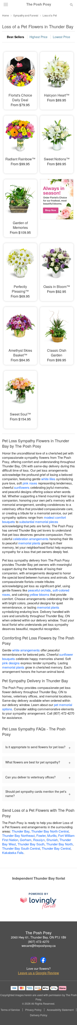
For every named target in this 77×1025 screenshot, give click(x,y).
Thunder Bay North (59, 844)
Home (5, 15)
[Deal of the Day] (56, 205)
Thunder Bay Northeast (18, 835)
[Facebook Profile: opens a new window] (43, 960)
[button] (68, 1015)
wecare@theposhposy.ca (39, 945)
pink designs (11, 663)
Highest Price (38, 37)
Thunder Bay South (31, 844)
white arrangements (26, 650)
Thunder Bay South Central (21, 848)
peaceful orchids (39, 590)
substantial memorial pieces (38, 521)
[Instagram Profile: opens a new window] (34, 960)
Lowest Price (61, 37)
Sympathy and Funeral (25, 15)
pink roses (30, 483)
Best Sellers (15, 37)
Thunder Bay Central (56, 848)
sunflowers (22, 487)
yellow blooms (39, 594)
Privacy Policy (33, 1010)
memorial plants (29, 543)
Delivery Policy (38, 1015)
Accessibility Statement (60, 1010)
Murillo (51, 835)
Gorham (25, 839)
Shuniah (52, 839)
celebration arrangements (31, 538)
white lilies (48, 479)
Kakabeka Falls (13, 852)
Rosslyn (39, 839)
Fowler (41, 835)
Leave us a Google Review (38, 973)
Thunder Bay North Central (50, 831)
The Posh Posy (38, 4)
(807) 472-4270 (38, 941)
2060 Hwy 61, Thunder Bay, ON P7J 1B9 (38, 937)
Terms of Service (10, 1010)
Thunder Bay (21, 831)
